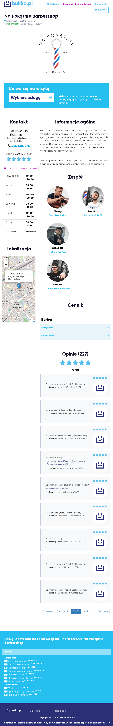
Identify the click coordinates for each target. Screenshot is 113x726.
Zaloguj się (101, 4)
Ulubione (54, 4)
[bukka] (22, 4)
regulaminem (97, 722)
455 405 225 (20, 146)
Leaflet (32, 321)
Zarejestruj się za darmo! (77, 4)
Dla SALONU (100, 9)
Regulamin (60, 711)
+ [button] (6, 260)
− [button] (6, 264)
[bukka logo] (13, 710)
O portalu (35, 711)
